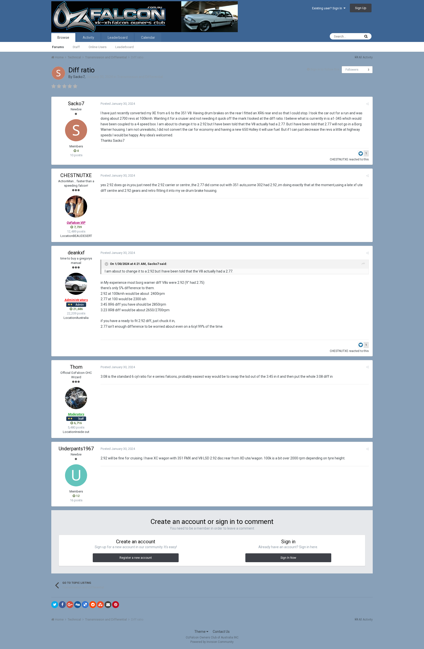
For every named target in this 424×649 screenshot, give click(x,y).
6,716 (77, 423)
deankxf (76, 253)
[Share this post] (367, 104)
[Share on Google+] (69, 604)
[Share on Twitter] (54, 604)
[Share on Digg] (77, 604)
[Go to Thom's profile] (76, 398)
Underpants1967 (76, 449)
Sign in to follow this (324, 69)
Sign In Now (288, 557)
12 (77, 496)
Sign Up (360, 8)
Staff (76, 47)
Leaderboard (124, 47)
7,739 (77, 227)
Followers (351, 69)
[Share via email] (108, 604)
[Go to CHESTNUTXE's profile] (76, 206)
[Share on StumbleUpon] (100, 604)
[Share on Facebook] (62, 604)
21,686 (77, 309)
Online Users (97, 47)
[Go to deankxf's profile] (76, 284)
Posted (118, 103)
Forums (58, 47)
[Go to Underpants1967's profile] (76, 475)
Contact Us (221, 632)
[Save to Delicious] (85, 604)
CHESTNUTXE (339, 159)
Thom (76, 367)
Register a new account (135, 557)
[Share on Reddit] (92, 604)
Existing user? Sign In (328, 8)
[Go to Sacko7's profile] (58, 73)
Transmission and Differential (140, 77)
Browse (63, 37)
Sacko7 (79, 77)
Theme (200, 632)
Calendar (148, 37)
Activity (88, 37)
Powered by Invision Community (212, 642)
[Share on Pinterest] (115, 604)
